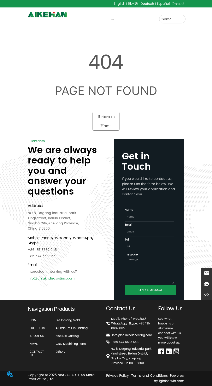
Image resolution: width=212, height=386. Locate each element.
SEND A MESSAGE (151, 290)
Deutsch (147, 3)
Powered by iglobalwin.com (169, 378)
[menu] (112, 19)
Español (163, 3)
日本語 (133, 3)
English (119, 3)
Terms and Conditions (149, 375)
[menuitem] (112, 19)
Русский (178, 3)
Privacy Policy (117, 375)
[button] (112, 19)
